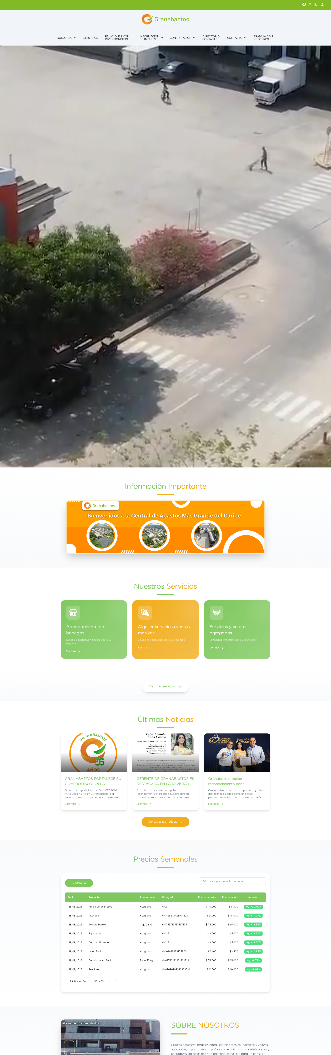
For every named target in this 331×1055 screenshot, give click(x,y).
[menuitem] (66, 37)
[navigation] (72, 532)
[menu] (165, 38)
